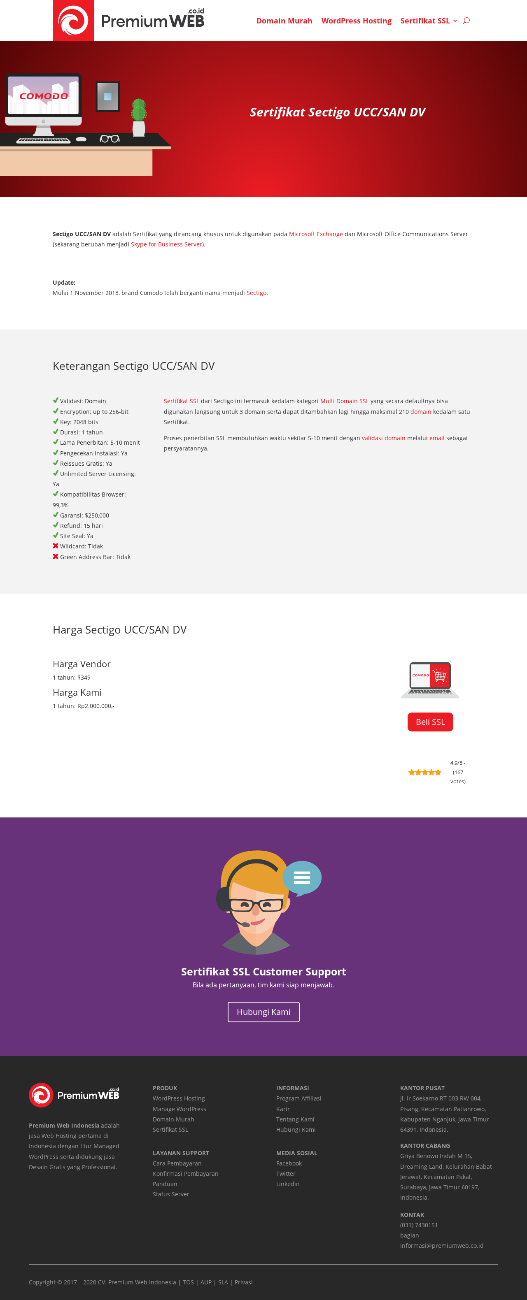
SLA (223, 1282)
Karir (283, 1109)
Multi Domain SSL (344, 401)
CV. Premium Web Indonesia (137, 1282)
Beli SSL (430, 721)
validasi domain (384, 438)
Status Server (171, 1194)
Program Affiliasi (299, 1098)
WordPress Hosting (357, 21)
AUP (206, 1282)
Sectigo (256, 293)
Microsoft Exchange (316, 234)
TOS (188, 1282)
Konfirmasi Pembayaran (186, 1173)
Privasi (244, 1282)
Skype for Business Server (166, 244)
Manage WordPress (179, 1109)
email (437, 438)
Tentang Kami (295, 1119)
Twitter (286, 1173)
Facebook (289, 1163)
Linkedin (288, 1184)
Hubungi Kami (264, 1011)
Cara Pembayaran (177, 1163)
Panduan (165, 1184)
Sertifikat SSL (425, 21)
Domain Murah (284, 21)
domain (420, 412)
